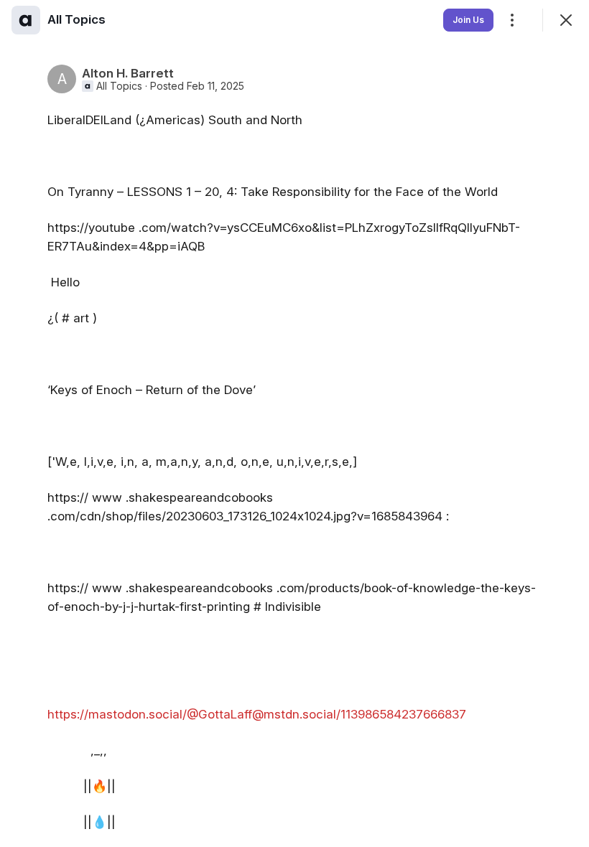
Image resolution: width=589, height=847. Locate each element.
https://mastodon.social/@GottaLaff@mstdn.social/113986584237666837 (256, 714)
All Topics (119, 86)
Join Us (468, 19)
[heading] (76, 19)
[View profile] (25, 20)
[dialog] (294, 423)
